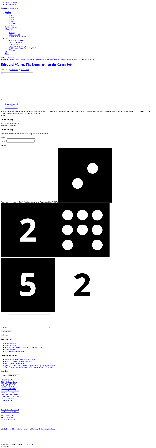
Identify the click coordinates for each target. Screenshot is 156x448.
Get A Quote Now (11, 4)
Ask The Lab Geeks (48, 365)
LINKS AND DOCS (8, 400)
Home (12, 59)
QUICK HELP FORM (8, 389)
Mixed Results (10, 349)
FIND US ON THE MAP (9, 387)
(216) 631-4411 (9, 415)
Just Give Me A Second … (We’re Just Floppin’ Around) (24, 347)
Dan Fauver (25, 70)
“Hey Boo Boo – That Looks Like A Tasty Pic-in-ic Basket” (39, 59)
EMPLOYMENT (7, 379)
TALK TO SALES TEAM (10, 392)
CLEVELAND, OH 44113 (10, 412)
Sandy (33, 359)
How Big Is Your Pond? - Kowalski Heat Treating (22, 365)
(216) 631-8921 (9, 417)
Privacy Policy (29, 444)
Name (3, 137)
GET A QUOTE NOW (9, 383)
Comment (5, 327)
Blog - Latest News (7, 57)
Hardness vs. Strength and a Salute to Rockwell (37, 367)
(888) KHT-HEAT (10, 419)
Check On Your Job (11, 3)
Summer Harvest (10, 344)
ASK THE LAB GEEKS (9, 394)
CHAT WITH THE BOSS (10, 391)
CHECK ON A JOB (8, 385)
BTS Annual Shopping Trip (14, 351)
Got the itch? (21, 363)
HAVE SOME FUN (8, 398)
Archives (4, 375)
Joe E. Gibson (10, 363)
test (17, 59)
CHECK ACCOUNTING (10, 396)
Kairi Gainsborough (11, 367)
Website (3, 145)
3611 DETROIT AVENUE (10, 410)
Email (3, 141)
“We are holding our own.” (27, 361)
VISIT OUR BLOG (8, 381)
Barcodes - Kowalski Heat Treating (17, 359)
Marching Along (10, 345)
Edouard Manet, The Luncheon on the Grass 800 (36, 64)
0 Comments (14, 70)
